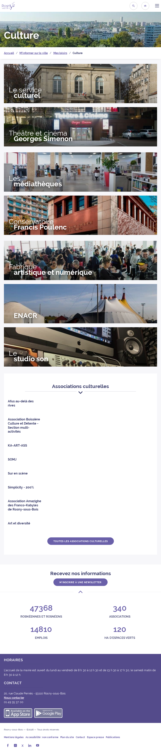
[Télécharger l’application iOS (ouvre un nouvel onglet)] (18, 713)
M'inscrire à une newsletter (80, 582)
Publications (113, 737)
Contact (80, 737)
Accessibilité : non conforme (42, 737)
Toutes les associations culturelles (80, 541)
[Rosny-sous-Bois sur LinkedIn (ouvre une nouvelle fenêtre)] (29, 745)
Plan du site (67, 737)
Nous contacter (14, 697)
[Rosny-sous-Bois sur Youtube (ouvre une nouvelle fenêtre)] (37, 745)
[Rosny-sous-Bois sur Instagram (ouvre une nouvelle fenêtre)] (15, 745)
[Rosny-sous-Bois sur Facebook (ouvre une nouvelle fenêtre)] (7, 745)
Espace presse (95, 737)
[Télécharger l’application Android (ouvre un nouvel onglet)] (48, 713)
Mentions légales (14, 737)
